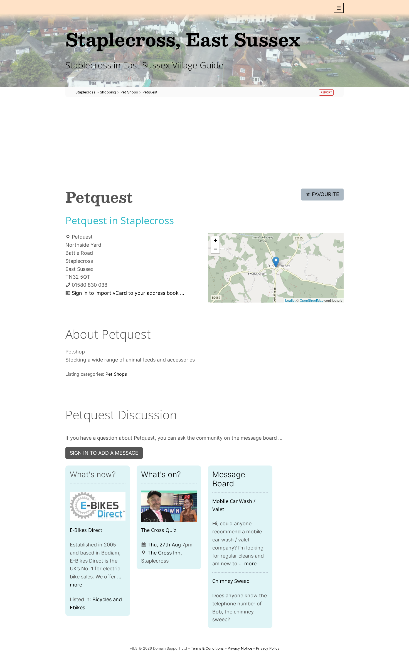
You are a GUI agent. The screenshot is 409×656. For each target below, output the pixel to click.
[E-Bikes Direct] (97, 506)
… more (248, 563)
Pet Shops (116, 374)
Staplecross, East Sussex (182, 39)
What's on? (161, 474)
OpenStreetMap (312, 300)
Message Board (228, 479)
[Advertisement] (204, 143)
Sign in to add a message (104, 453)
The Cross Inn (164, 553)
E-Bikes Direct (86, 530)
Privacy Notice (240, 648)
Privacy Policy (267, 648)
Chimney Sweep (231, 581)
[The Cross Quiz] (169, 506)
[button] (339, 8)
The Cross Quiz (158, 530)
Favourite (322, 194)
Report (326, 92)
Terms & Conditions (207, 648)
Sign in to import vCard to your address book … (128, 293)
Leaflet (290, 300)
